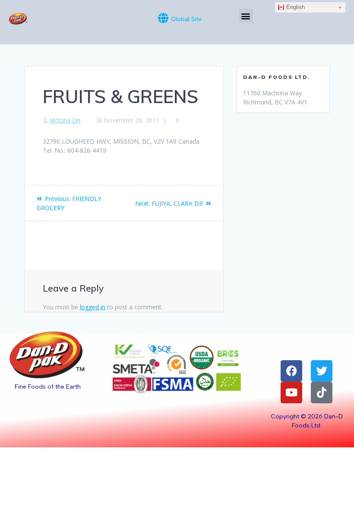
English (294, 7)
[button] (246, 16)
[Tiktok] (321, 392)
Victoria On (65, 120)
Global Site (186, 19)
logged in (92, 307)
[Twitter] (321, 371)
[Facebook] (291, 371)
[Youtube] (291, 392)
